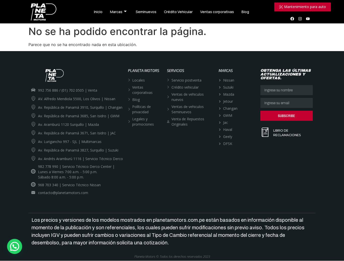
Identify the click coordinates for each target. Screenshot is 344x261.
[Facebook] (292, 18)
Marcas (116, 11)
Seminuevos (146, 11)
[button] (14, 246)
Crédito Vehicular (178, 11)
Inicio (98, 11)
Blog (245, 11)
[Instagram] (300, 18)
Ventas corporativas (217, 11)
